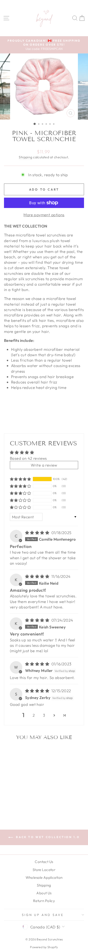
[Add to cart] (29, 752)
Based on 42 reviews (28, 458)
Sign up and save (43, 915)
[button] (20, 479)
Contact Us (44, 861)
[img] (37, 532)
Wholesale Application (44, 877)
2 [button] (34, 715)
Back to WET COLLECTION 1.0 (47, 837)
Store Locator (44, 869)
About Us (43, 893)
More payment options (43, 214)
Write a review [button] (44, 465)
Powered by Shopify (44, 947)
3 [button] (44, 715)
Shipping (25, 157)
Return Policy (44, 901)
